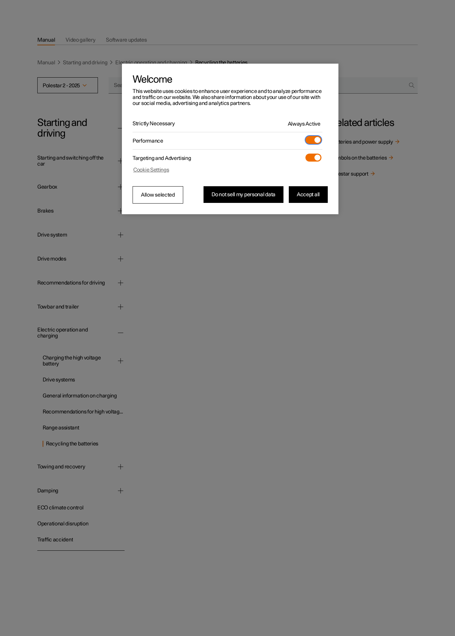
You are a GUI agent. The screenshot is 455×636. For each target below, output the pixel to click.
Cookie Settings (151, 170)
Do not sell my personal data (243, 194)
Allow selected (158, 195)
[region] (230, 139)
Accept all (308, 194)
